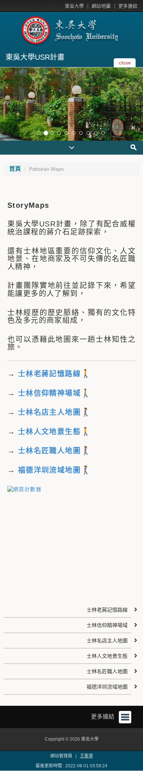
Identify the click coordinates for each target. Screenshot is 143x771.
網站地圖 (101, 6)
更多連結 (128, 6)
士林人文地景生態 (49, 432)
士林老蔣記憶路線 (48, 374)
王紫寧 (86, 756)
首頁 (15, 169)
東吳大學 (74, 6)
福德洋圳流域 (41, 470)
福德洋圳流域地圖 (107, 687)
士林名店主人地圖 (107, 640)
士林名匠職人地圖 (107, 671)
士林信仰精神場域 (48, 393)
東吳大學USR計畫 (35, 57)
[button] (7, 104)
